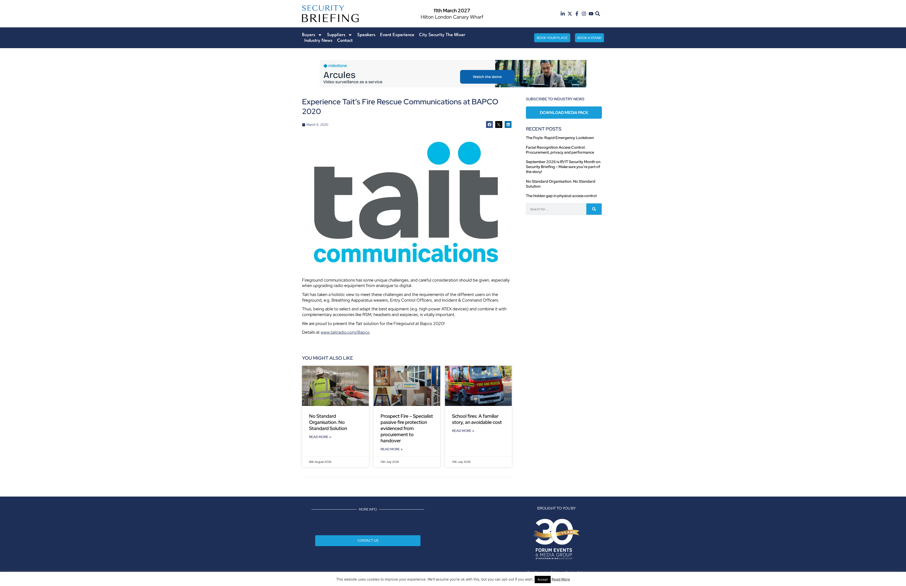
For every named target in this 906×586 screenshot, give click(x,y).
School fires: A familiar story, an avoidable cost (477, 419)
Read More (561, 579)
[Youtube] (591, 13)
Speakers (366, 35)
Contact (345, 40)
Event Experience (397, 35)
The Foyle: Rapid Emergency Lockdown (560, 137)
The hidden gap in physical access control (561, 195)
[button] (597, 13)
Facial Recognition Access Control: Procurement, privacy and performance (560, 150)
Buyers (308, 35)
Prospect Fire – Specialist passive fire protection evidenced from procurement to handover (407, 428)
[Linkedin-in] (562, 13)
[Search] (594, 209)
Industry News (318, 40)
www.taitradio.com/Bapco (345, 332)
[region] (453, 73)
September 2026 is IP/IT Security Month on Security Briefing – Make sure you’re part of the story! (563, 166)
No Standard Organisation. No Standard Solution (328, 422)
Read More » (320, 437)
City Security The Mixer (442, 35)
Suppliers (336, 35)
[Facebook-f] (577, 13)
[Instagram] (584, 13)
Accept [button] (542, 579)
